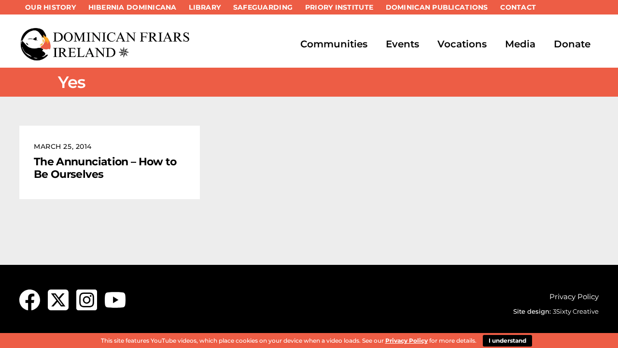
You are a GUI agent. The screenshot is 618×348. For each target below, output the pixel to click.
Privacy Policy (574, 296)
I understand (507, 340)
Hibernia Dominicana (132, 7)
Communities (333, 44)
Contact (518, 7)
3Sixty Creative (576, 311)
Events (402, 44)
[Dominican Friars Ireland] (106, 56)
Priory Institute (339, 7)
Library (205, 7)
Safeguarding (263, 7)
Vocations (462, 44)
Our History (50, 7)
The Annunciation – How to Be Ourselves (105, 167)
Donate (572, 44)
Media (520, 44)
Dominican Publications (437, 7)
